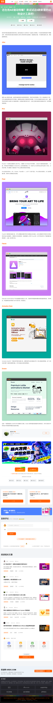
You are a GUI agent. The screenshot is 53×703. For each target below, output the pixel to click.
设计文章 (6, 7)
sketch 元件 (17, 617)
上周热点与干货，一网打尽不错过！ (11, 582)
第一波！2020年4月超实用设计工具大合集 (14, 595)
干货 (16, 586)
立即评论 (22, 546)
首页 (2, 7)
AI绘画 (15, 632)
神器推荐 (40, 25)
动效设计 (33, 25)
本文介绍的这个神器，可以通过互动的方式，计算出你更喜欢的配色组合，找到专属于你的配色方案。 (20, 567)
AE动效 (13, 25)
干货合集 (11, 601)
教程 (48, 579)
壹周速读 (11, 586)
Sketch (11, 617)
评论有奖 (28, 17)
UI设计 (47, 610)
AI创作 (48, 625)
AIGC (11, 632)
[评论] (28, 529)
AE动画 (20, 25)
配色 (16, 571)
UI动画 (26, 25)
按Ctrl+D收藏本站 (40, 671)
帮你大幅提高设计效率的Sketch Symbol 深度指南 (17, 610)
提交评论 (11, 533)
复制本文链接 (15, 473)
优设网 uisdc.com (8, 669)
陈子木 (17, 17)
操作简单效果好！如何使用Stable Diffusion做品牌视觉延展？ (20, 626)
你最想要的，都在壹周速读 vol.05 (12, 579)
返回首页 (48, 671)
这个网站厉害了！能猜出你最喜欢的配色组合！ (16, 564)
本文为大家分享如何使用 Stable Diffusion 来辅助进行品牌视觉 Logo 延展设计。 (20, 628)
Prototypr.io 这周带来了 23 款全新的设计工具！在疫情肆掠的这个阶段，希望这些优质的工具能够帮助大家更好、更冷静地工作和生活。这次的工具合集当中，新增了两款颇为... (20, 599)
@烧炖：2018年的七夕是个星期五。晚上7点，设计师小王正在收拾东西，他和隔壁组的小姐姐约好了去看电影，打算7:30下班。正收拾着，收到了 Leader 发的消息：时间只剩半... (20, 614)
